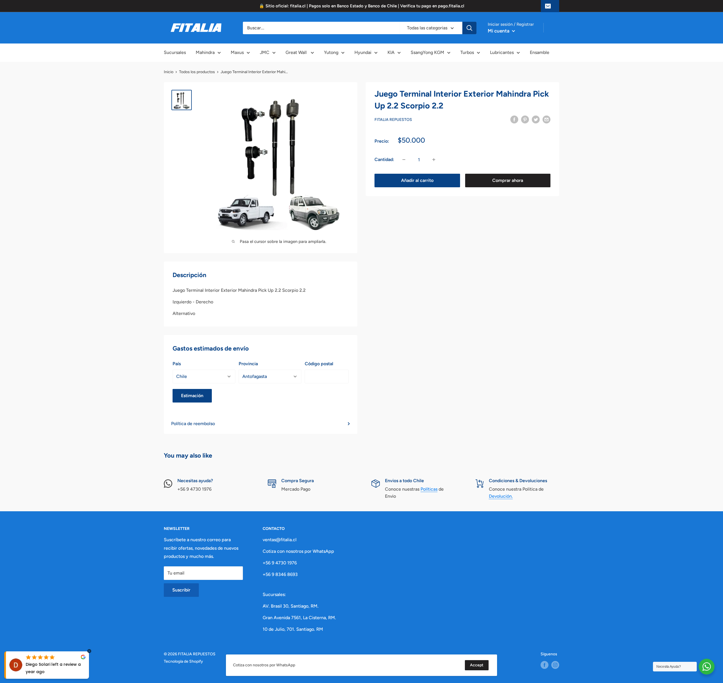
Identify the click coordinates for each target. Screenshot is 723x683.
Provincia (248, 363)
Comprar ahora (507, 180)
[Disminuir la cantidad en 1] (404, 160)
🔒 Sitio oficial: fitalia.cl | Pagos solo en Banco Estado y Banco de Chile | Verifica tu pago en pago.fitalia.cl (361, 5)
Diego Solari (38, 664)
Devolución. (501, 496)
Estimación (192, 395)
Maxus (237, 52)
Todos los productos (197, 71)
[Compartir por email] (546, 119)
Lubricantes (502, 52)
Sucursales (175, 52)
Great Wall (297, 52)
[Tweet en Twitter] (536, 119)
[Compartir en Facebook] (514, 119)
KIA (391, 52)
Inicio (168, 71)
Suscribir (181, 590)
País (177, 363)
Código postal (319, 363)
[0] (556, 27)
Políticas (429, 489)
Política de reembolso (193, 423)
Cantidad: (384, 159)
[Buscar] (469, 28)
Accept (477, 665)
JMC (264, 52)
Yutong (331, 52)
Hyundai (362, 52)
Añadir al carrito (417, 180)
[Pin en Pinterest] (525, 119)
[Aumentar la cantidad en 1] (434, 160)
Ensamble (539, 52)
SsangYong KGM (427, 52)
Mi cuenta (499, 31)
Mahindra (205, 52)
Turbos (467, 52)
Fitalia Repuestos (393, 119)
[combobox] (321, 28)
